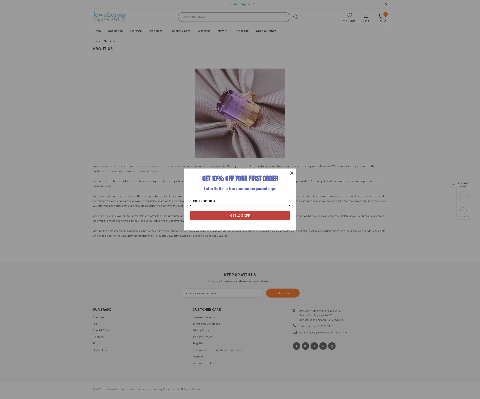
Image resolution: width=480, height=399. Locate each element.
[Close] (291, 173)
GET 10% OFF (240, 215)
